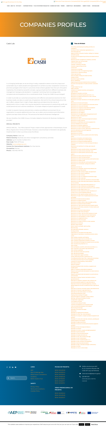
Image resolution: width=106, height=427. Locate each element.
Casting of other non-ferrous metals (79, 61)
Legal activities (74, 91)
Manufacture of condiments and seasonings (81, 109)
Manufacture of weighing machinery (79, 218)
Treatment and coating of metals (78, 303)
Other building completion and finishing (80, 237)
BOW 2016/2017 (60, 381)
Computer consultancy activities (78, 64)
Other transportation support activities (79, 254)
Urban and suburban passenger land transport (81, 306)
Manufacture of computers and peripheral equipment (83, 107)
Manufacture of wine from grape (78, 219)
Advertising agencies (76, 51)
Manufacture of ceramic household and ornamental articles (84, 104)
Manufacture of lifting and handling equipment (81, 141)
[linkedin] (12, 367)
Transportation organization (77, 299)
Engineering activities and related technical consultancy (83, 82)
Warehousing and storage (76, 307)
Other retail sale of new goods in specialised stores (82, 248)
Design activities (74, 77)
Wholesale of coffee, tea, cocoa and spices (81, 314)
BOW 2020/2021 (60, 374)
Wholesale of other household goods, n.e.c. (81, 339)
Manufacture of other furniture (78, 174)
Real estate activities (75, 262)
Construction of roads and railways (79, 72)
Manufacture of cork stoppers (78, 112)
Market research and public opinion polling (80, 226)
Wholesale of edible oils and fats (78, 322)
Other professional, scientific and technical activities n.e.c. (84, 246)
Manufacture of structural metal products (80, 210)
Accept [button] (81, 424)
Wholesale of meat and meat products (79, 333)
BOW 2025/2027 (60, 397)
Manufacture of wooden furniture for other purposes (83, 221)
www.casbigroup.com (19, 144)
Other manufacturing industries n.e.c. (79, 243)
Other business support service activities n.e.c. (81, 238)
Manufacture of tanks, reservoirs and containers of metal (84, 213)
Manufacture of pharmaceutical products (80, 198)
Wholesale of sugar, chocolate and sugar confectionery (83, 344)
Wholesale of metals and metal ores (79, 335)
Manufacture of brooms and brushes (79, 102)
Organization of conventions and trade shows (81, 232)
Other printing (74, 245)
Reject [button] (87, 424)
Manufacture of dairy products (78, 120)
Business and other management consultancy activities (83, 59)
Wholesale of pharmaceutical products (79, 343)
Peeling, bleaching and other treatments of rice (81, 256)
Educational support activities (77, 78)
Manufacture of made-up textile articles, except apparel (84, 149)
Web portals (73, 311)
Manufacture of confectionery (78, 110)
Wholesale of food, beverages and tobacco (80, 327)
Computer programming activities (78, 66)
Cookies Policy (35, 391)
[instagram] (9, 367)
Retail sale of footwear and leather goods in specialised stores (85, 288)
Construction (74, 67)
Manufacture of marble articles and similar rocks (82, 150)
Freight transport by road (76, 86)
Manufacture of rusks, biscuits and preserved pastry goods (84, 205)
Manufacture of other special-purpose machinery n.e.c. (83, 194)
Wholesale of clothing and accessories (79, 312)
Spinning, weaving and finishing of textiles (80, 298)
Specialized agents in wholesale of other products (82, 296)
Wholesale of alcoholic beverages (78, 309)
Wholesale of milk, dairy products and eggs (81, 336)
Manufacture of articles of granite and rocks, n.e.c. (82, 94)
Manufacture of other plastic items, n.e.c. (80, 189)
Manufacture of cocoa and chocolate (79, 106)
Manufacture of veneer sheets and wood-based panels (83, 215)
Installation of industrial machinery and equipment (82, 90)
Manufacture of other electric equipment (80, 173)
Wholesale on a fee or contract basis (79, 347)
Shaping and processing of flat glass (79, 295)
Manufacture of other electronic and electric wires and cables (85, 179)
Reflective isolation (75, 264)
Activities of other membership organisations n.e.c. (82, 50)
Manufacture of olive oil (76, 166)
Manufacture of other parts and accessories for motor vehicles (85, 187)
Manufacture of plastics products (78, 200)
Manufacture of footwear (76, 131)
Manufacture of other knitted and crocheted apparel (83, 186)
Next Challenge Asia (37, 372)
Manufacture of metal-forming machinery (80, 157)
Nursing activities (75, 231)
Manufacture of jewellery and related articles (81, 138)
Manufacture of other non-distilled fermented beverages (84, 176)
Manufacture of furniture (76, 133)
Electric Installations (75, 80)
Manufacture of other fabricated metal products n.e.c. (83, 184)
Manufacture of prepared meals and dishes (80, 203)
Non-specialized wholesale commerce (79, 229)
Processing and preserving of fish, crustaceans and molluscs (85, 258)
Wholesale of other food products (78, 338)
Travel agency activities (76, 301)
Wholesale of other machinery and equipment (81, 341)
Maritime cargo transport (76, 224)
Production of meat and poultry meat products (81, 261)
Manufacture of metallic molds (78, 160)
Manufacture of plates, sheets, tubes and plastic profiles (83, 202)
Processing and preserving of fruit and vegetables (82, 259)
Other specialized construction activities (80, 251)
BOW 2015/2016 (60, 383)
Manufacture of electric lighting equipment (80, 126)
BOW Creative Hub (37, 379)
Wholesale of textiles (75, 346)
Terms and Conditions (38, 389)
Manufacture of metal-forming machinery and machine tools (85, 158)
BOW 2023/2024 (60, 372)
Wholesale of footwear (76, 328)
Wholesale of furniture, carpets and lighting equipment (83, 330)
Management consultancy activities (79, 93)
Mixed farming (74, 227)
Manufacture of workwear (77, 223)
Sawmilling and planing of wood (78, 293)
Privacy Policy (35, 386)
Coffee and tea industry (76, 62)
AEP (32, 370)
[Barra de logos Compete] (80, 1)
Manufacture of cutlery (76, 117)
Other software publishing (77, 250)
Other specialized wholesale (77, 253)
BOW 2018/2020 (60, 376)
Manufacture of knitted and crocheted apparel (81, 139)
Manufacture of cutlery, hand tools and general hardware (84, 118)
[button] (85, 43)
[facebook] (7, 367)
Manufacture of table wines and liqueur (80, 211)
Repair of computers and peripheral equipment (81, 269)
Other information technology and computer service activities (85, 242)
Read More (94, 424)
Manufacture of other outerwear (78, 178)
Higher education (75, 88)
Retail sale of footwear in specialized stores (81, 290)
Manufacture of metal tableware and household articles (83, 162)
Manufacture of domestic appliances (79, 125)
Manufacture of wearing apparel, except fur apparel (83, 216)
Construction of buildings (76, 69)
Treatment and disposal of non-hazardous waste (82, 304)
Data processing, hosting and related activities (81, 75)
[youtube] (15, 367)
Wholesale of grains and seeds (78, 331)
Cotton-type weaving (76, 74)
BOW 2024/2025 (60, 370)
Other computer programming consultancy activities (83, 240)
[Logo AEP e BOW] (11, 2)
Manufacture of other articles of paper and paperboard (83, 171)
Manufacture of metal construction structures (81, 155)
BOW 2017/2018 (60, 379)
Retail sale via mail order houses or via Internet (81, 291)
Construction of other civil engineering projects (81, 70)
